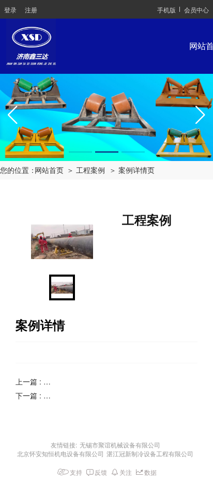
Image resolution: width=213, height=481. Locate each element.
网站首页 (49, 170)
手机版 (166, 9)
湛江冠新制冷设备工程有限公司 (149, 453)
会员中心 (196, 9)
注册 (31, 9)
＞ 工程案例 (86, 170)
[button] (80, 152)
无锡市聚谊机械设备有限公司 (120, 444)
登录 (10, 9)
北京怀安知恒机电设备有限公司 (60, 453)
